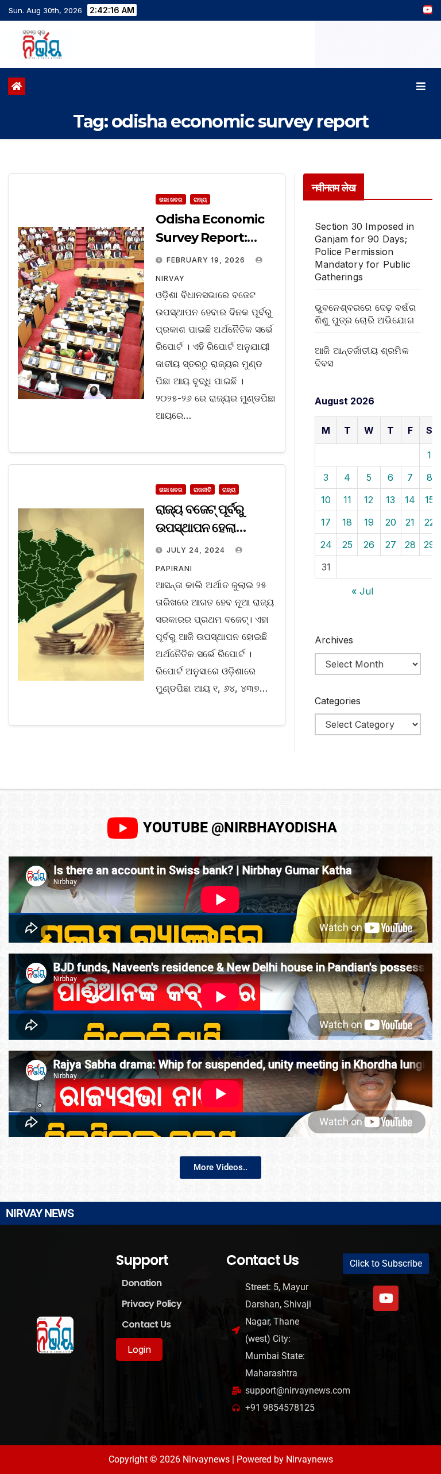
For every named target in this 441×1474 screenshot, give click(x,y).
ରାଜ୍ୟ (200, 199)
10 (326, 500)
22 (429, 522)
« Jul (362, 591)
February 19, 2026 (207, 260)
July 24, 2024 (197, 550)
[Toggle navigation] (420, 86)
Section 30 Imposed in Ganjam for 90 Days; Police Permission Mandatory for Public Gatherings (364, 252)
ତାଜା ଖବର (171, 199)
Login (139, 1349)
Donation (142, 1283)
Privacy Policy (151, 1303)
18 (347, 522)
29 (429, 544)
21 (410, 522)
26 (368, 544)
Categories (338, 701)
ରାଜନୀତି (202, 489)
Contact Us (146, 1324)
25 (347, 544)
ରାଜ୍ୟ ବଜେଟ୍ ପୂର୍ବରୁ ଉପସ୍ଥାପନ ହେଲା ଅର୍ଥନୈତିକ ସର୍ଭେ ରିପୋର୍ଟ (212, 527)
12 (368, 500)
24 (326, 544)
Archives (334, 640)
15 (429, 500)
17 (326, 522)
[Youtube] (386, 1298)
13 (390, 500)
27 (390, 544)
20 (390, 522)
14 (410, 500)
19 (369, 522)
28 (410, 544)
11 (347, 500)
